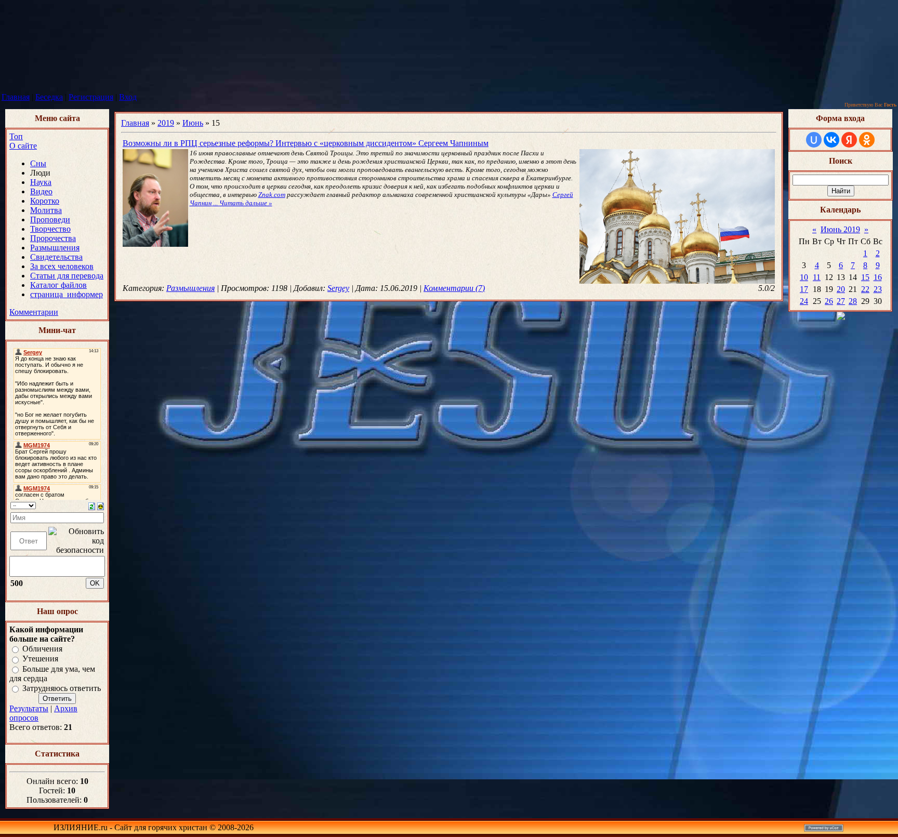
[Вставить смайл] (100, 505)
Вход (128, 96)
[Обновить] (91, 505)
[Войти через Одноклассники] (867, 140)
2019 (165, 122)
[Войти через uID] (814, 140)
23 (878, 289)
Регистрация (91, 96)
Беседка (49, 96)
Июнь (192, 122)
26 (829, 301)
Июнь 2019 (840, 229)
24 (804, 301)
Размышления (190, 288)
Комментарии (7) (454, 288)
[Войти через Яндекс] (849, 140)
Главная (16, 96)
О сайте (23, 145)
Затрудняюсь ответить (61, 688)
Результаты (28, 708)
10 (804, 277)
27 (841, 301)
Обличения (42, 648)
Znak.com (271, 194)
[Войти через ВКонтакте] (831, 140)
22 (865, 289)
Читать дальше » (245, 203)
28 (853, 301)
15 (865, 277)
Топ (16, 136)
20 (841, 289)
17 (804, 289)
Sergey (338, 288)
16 (878, 277)
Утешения (40, 659)
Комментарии (33, 312)
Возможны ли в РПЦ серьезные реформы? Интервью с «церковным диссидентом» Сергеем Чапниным (305, 143)
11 (817, 277)
